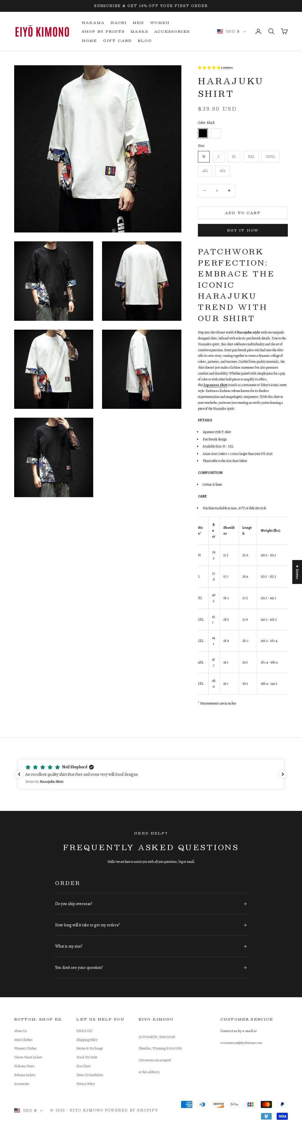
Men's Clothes (23, 1039)
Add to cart (243, 213)
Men (138, 22)
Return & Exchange (89, 1048)
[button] (151, 774)
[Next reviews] (283, 774)
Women (160, 22)
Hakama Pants (24, 1066)
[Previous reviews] (19, 774)
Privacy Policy (85, 1083)
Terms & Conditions (89, 1075)
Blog (145, 40)
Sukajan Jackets (25, 1075)
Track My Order (86, 1057)
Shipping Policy (87, 1039)
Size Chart (83, 1066)
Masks (139, 31)
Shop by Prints (103, 31)
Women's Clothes (25, 1048)
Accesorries (21, 1083)
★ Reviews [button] (297, 571)
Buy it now (243, 230)
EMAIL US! (84, 1031)
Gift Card (117, 40)
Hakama (93, 22)
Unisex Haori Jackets (28, 1057)
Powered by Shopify (132, 1110)
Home (89, 40)
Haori (119, 22)
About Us (20, 1031)
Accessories (172, 31)
